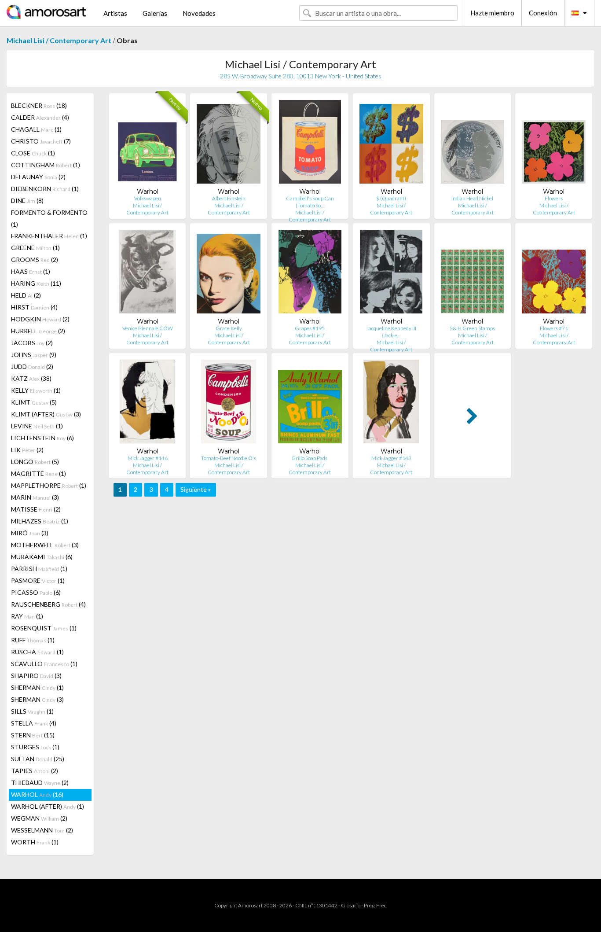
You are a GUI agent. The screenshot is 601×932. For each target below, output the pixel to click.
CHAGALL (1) (36, 129)
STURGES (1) (35, 747)
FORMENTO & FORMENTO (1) (49, 218)
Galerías (155, 13)
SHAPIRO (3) (36, 675)
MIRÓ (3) (29, 533)
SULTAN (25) (37, 759)
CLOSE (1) (33, 153)
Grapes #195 (310, 328)
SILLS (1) (32, 711)
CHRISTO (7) (41, 141)
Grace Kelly (229, 328)
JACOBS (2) (32, 342)
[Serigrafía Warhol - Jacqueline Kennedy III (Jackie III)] (391, 274)
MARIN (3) (35, 497)
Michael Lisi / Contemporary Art (59, 40)
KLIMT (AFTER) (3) (46, 414)
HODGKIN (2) (40, 319)
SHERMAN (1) (37, 687)
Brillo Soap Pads (309, 458)
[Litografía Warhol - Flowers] (554, 144)
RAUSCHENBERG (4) (48, 604)
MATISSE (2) (36, 509)
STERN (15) (33, 735)
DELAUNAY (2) (38, 177)
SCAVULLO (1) (44, 663)
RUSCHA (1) (37, 652)
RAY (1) (27, 616)
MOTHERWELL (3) (45, 545)
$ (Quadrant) (391, 198)
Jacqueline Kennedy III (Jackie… (391, 332)
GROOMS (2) (34, 259)
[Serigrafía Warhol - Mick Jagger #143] (391, 403)
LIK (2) (27, 449)
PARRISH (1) (39, 568)
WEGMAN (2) (39, 818)
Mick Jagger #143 (391, 458)
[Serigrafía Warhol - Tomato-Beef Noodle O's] (228, 403)
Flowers (554, 198)
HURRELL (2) (38, 331)
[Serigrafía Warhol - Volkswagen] (148, 144)
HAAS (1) (30, 271)
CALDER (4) (40, 117)
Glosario (350, 905)
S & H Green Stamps (472, 328)
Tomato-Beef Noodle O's (228, 458)
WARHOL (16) (37, 794)
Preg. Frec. (375, 905)
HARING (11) (36, 283)
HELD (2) (26, 295)
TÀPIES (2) (34, 770)
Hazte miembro (492, 13)
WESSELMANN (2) (42, 830)
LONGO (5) (35, 461)
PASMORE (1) (38, 580)
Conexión (543, 13)
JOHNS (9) (33, 354)
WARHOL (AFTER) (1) (47, 806)
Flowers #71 (554, 328)
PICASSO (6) (36, 592)
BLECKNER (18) (39, 105)
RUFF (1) (33, 640)
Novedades (199, 13)
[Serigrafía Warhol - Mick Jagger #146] (147, 403)
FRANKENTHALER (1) (49, 235)
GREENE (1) (35, 247)
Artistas (115, 13)
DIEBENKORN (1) (45, 188)
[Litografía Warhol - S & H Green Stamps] (473, 274)
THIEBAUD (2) (40, 782)
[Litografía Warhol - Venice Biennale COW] (147, 274)
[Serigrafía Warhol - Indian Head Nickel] (473, 144)
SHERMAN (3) (37, 699)
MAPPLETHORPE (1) (48, 485)
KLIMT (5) (34, 402)
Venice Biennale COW (147, 328)
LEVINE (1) (37, 426)
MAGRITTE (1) (38, 473)
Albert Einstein (229, 198)
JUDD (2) (32, 366)
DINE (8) (27, 200)
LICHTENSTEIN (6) (42, 438)
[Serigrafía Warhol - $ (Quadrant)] (391, 144)
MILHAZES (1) (39, 521)
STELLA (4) (33, 723)
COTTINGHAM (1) (45, 165)
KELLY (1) (36, 390)
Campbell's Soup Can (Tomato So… (310, 202)
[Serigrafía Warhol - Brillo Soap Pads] (310, 403)
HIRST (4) (34, 307)
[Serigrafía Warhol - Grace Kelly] (228, 274)
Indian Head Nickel (472, 198)
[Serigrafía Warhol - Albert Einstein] (228, 144)
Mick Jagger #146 (148, 458)
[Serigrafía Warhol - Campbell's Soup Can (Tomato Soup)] (310, 144)
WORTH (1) (35, 842)
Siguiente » (195, 489)
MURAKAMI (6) (42, 556)
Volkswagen (147, 198)
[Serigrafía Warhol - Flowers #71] (554, 274)
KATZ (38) (31, 378)
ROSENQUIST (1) (44, 628)
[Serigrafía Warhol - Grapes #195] (310, 274)
